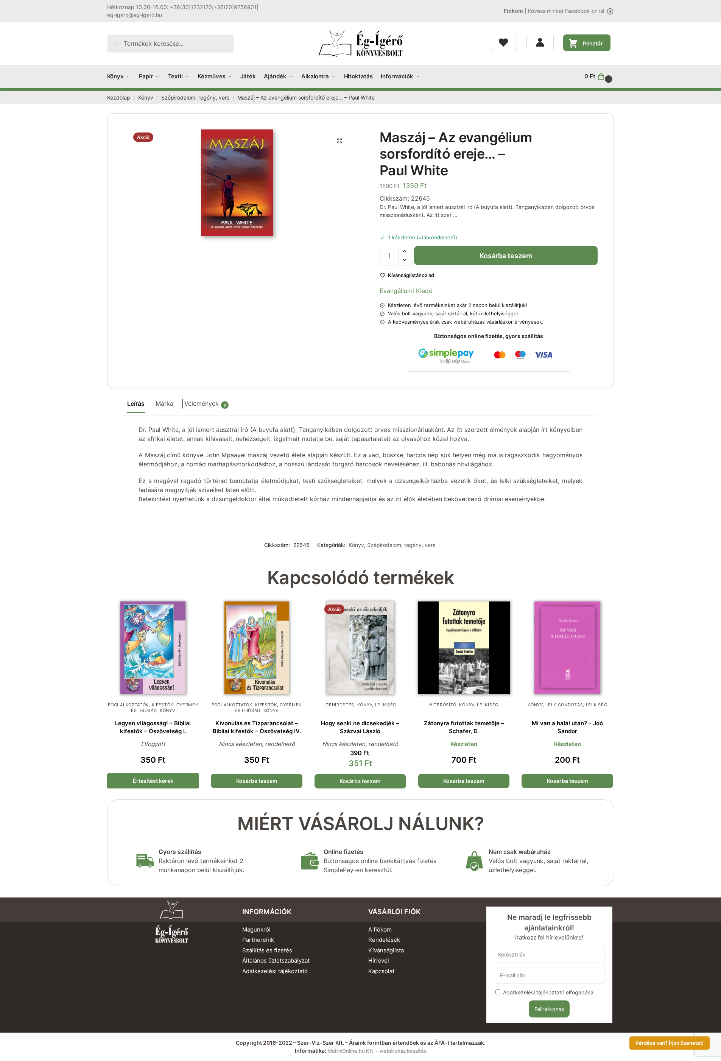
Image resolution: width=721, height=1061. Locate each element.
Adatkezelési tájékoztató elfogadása (548, 992)
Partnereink (258, 939)
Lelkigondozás (564, 704)
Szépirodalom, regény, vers (195, 98)
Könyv (145, 98)
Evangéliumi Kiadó (406, 290)
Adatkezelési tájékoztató (275, 971)
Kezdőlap (118, 98)
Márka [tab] (164, 403)
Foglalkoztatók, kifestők (140, 704)
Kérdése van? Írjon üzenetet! (669, 1043)
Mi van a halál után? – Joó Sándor (567, 727)
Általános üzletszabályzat (276, 960)
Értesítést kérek (153, 780)
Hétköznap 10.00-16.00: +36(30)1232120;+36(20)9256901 (182, 7)
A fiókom (380, 929)
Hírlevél (378, 960)
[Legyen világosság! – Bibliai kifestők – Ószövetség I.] (153, 647)
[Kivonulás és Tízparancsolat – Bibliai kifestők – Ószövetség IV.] (256, 647)
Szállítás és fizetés (267, 950)
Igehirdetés (339, 704)
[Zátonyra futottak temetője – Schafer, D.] (464, 647)
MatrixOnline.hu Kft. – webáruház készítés (377, 1051)
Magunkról (256, 929)
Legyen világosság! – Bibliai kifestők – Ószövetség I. (153, 727)
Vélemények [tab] (205, 403)
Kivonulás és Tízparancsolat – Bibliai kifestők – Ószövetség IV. (257, 727)
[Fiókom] (540, 42)
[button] (599, 76)
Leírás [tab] (136, 403)
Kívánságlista (386, 950)
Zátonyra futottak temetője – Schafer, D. (464, 727)
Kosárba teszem (506, 256)
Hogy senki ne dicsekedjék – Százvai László (360, 727)
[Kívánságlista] (503, 42)
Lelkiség (386, 704)
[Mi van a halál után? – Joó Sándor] (567, 647)
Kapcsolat (381, 971)
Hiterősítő (442, 704)
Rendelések (384, 939)
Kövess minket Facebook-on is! (566, 11)
